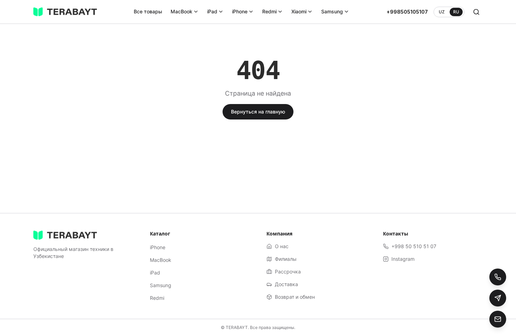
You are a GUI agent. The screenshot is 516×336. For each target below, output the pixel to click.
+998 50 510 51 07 (413, 246)
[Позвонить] (497, 277)
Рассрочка (288, 271)
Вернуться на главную (258, 112)
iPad (212, 11)
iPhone (239, 11)
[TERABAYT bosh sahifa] (65, 12)
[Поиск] (476, 12)
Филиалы (286, 259)
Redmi (269, 11)
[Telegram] (497, 298)
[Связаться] (497, 319)
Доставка (286, 284)
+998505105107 (407, 12)
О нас (282, 246)
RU (456, 11)
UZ (442, 11)
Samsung (332, 11)
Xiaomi (298, 11)
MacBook (181, 11)
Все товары (148, 11)
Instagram (403, 259)
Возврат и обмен (295, 297)
